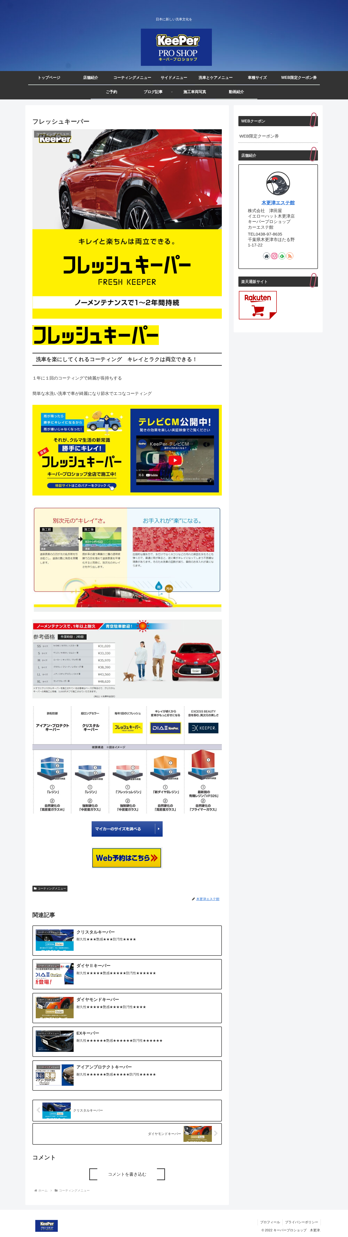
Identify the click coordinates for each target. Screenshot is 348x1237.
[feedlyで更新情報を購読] (282, 255)
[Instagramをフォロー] (274, 255)
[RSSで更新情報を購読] (289, 255)
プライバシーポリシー (301, 1222)
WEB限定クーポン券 (259, 136)
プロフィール (270, 1222)
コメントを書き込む (127, 1174)
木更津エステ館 (278, 202)
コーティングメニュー (52, 888)
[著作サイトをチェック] (266, 255)
